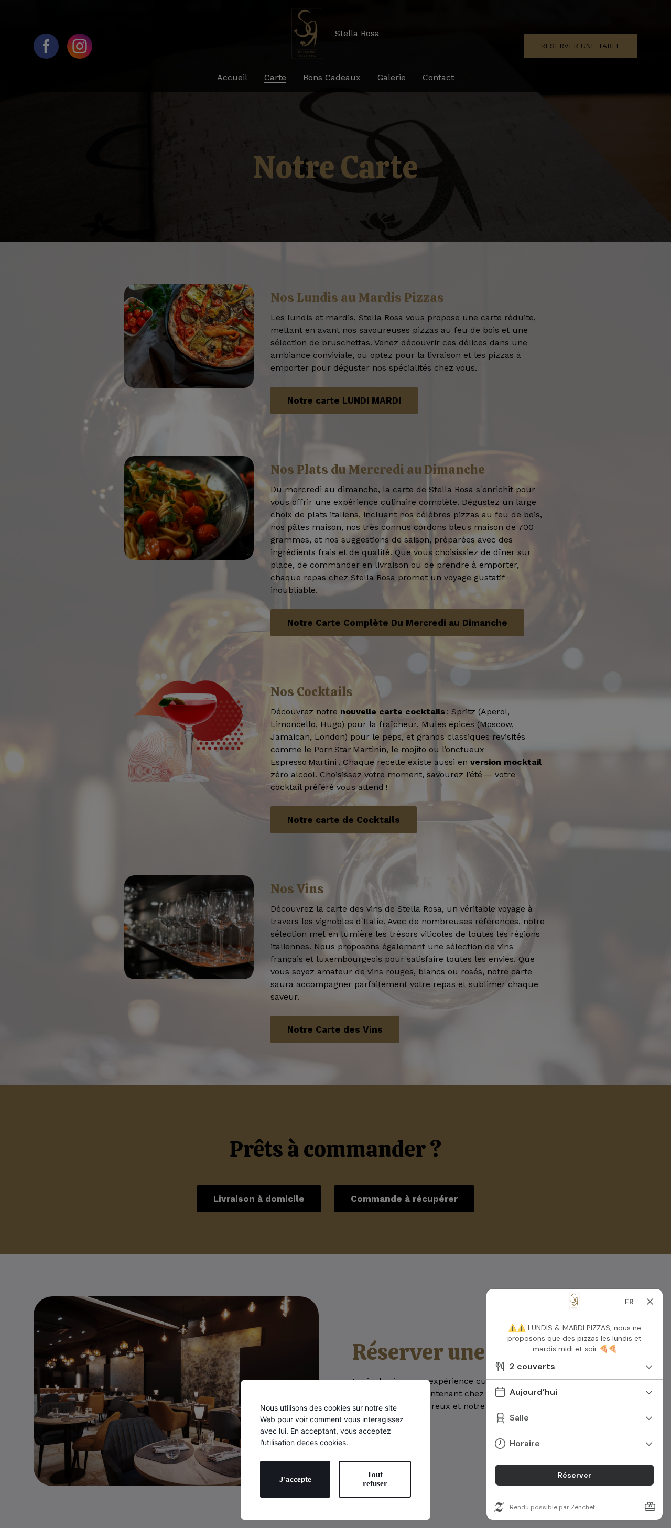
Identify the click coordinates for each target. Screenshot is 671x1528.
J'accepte (295, 1479)
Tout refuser (375, 1479)
